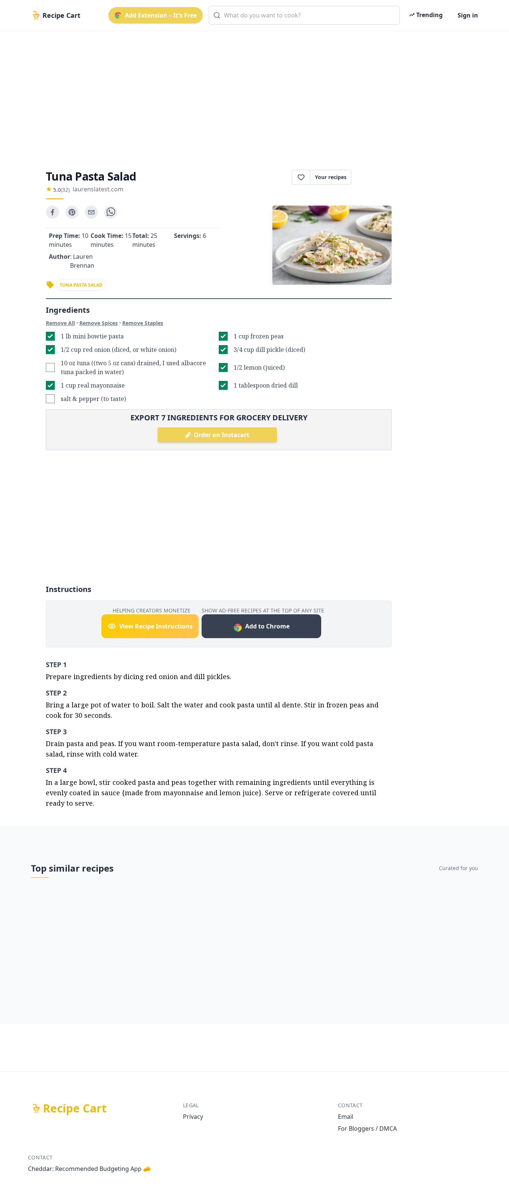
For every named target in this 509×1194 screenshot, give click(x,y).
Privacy (193, 1116)
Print (375, 177)
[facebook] (52, 212)
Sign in (468, 15)
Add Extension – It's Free (161, 15)
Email (345, 1116)
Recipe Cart (75, 1108)
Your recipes (331, 177)
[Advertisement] (251, 94)
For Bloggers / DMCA (367, 1128)
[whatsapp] (110, 212)
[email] (91, 212)
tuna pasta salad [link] (81, 285)
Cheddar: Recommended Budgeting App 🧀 (89, 1169)
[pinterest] (72, 212)
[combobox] (304, 15)
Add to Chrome (267, 626)
